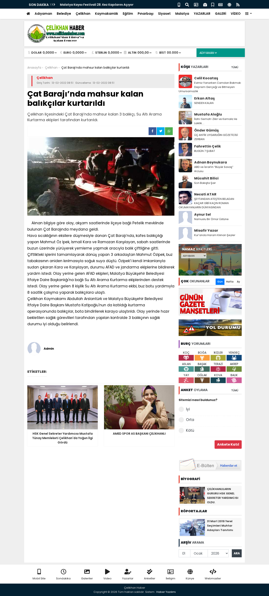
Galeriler (87, 578)
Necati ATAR (205, 194)
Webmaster (213, 578)
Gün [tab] (220, 281)
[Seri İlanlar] (212, 4)
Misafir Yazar (206, 230)
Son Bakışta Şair (205, 183)
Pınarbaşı (145, 13)
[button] (248, 13)
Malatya (182, 13)
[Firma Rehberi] (205, 4)
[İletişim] (196, 4)
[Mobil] (179, 4)
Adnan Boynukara (210, 162)
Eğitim (128, 13)
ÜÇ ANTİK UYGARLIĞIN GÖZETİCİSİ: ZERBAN (216, 137)
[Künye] (229, 4)
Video (107, 578)
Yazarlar (127, 578)
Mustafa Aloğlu (208, 114)
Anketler (149, 578)
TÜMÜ (234, 67)
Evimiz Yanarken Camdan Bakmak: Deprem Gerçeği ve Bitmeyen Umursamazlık (210, 87)
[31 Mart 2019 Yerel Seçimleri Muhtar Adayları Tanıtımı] (192, 527)
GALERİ (220, 13)
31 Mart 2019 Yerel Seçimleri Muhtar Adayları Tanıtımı (220, 525)
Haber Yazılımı (166, 592)
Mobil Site (39, 578)
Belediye (64, 13)
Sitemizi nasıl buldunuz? (198, 400)
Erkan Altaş (204, 98)
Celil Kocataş (206, 78)
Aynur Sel (202, 214)
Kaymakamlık (106, 13)
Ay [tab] (238, 281)
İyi (188, 409)
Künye (190, 578)
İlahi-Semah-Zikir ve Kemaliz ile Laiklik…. (215, 121)
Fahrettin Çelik (207, 146)
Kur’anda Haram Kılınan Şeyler (214, 235)
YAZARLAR (202, 13)
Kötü (190, 430)
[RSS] (238, 4)
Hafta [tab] (229, 281)
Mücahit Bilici (206, 178)
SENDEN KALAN (204, 103)
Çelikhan (83, 13)
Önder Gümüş (206, 130)
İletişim (170, 578)
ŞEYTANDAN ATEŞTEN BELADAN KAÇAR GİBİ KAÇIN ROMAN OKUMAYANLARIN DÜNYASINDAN (206, 203)
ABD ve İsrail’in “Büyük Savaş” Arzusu (213, 169)
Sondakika (63, 578)
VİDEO (236, 13)
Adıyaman (43, 13)
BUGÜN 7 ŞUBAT (204, 151)
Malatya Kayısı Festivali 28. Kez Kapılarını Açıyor (96, 5)
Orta (190, 419)
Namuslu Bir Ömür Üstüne (211, 219)
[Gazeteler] (220, 4)
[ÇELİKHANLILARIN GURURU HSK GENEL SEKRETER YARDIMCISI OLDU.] (192, 495)
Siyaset (164, 13)
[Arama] (187, 4)
